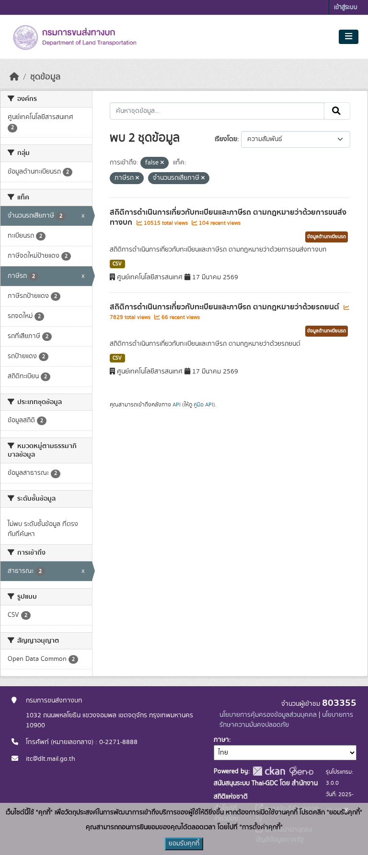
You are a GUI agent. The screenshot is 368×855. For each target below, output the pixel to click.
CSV (117, 264)
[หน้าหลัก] (14, 77)
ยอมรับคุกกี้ (184, 843)
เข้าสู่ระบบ (345, 7)
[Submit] (337, 111)
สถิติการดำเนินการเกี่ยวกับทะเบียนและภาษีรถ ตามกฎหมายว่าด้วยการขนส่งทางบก (228, 217)
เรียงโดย (226, 139)
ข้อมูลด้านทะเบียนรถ (326, 236)
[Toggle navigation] (348, 37)
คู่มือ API (203, 404)
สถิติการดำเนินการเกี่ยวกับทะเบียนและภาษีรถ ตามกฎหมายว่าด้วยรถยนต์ (225, 307)
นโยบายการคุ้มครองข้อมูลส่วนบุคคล (268, 715)
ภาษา (221, 740)
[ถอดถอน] (162, 163)
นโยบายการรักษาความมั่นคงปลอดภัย (286, 720)
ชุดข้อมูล (45, 77)
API (176, 404)
